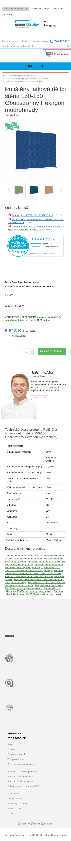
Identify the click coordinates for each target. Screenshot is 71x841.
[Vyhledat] (68, 46)
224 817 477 (61, 41)
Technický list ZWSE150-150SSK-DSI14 (32, 215)
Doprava (11, 749)
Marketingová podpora (18, 803)
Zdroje (10, 813)
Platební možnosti (16, 754)
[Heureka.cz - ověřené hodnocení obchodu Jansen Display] (35, 256)
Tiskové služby (14, 798)
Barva (8, 295)
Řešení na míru (14, 808)
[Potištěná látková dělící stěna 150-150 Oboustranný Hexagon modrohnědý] (19, 190)
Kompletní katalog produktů (20, 764)
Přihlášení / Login (41, 8)
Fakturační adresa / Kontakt (20, 781)
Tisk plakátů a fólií (16, 759)
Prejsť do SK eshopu (14, 8)
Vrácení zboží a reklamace (20, 776)
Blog (9, 744)
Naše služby (13, 793)
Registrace (58, 8)
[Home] (3, 76)
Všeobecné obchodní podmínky (22, 771)
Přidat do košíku (52, 351)
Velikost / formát (13, 306)
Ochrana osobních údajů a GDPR (23, 786)
